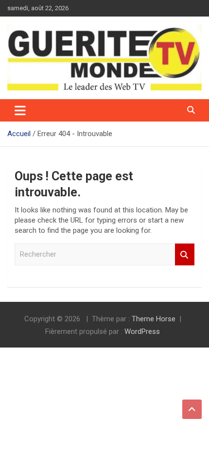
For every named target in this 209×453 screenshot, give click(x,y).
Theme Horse (153, 318)
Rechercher (184, 254)
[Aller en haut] (192, 409)
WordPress (142, 331)
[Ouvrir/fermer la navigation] (20, 110)
